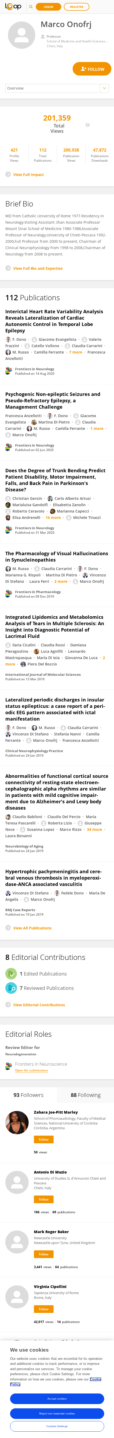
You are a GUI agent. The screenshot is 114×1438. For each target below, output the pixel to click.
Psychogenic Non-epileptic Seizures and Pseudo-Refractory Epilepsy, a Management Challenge (52, 400)
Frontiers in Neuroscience (41, 1064)
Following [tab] (85, 1095)
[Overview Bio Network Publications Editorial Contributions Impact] (57, 88)
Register (76, 7)
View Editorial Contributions (39, 1004)
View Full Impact (28, 174)
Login (48, 7)
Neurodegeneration (20, 1054)
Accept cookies (56, 1398)
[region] (57, 1389)
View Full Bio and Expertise (38, 268)
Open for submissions (31, 1070)
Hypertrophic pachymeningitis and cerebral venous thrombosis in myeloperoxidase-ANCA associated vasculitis (53, 877)
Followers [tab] (28, 1095)
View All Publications (32, 927)
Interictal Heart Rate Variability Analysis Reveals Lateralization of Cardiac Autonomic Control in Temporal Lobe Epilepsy (54, 321)
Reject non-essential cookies (57, 1413)
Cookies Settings (57, 1426)
